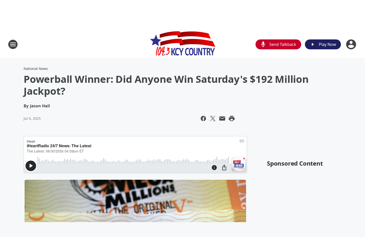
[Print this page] (231, 118)
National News (36, 68)
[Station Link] (182, 44)
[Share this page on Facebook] (203, 118)
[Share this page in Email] (222, 118)
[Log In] (351, 44)
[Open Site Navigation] (13, 44)
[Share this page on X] (212, 118)
